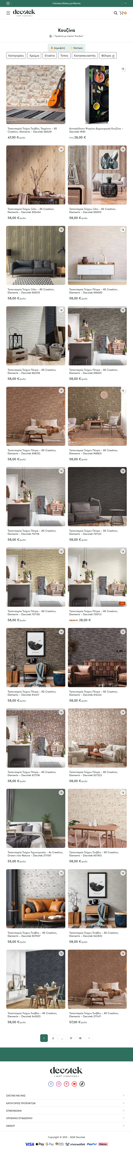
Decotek (80, 1137)
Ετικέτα (50, 55)
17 (71, 1038)
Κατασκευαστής (85, 55)
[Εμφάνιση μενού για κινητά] (8, 13)
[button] (61, 68)
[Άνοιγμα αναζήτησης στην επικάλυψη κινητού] (115, 13)
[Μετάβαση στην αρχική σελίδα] (24, 12)
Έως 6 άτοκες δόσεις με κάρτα (66, 3)
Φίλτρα (106, 55)
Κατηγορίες (16, 55)
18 (80, 1038)
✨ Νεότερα (76, 48)
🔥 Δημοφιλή (57, 48)
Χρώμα (34, 55)
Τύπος (64, 55)
